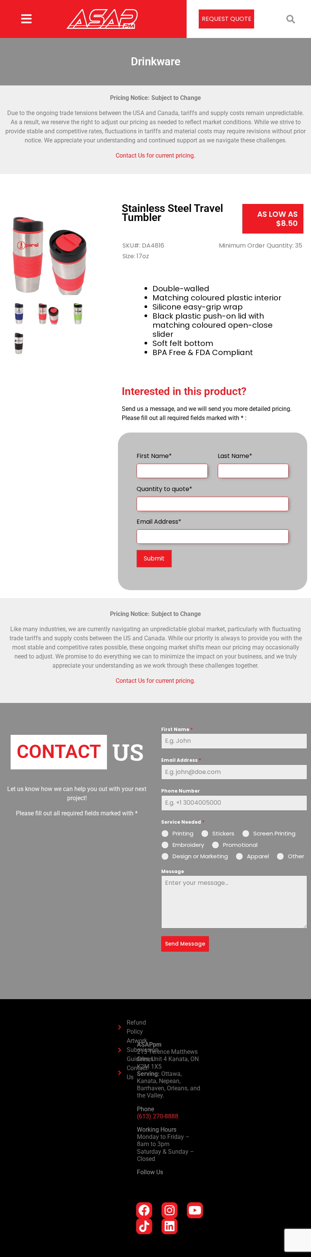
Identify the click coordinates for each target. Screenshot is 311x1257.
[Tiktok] (144, 1226)
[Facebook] (144, 1210)
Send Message (185, 943)
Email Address (159, 521)
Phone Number (180, 791)
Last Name (235, 456)
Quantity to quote (164, 489)
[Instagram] (169, 1210)
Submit (154, 558)
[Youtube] (195, 1210)
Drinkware (156, 61)
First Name (154, 456)
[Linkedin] (169, 1226)
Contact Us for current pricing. (155, 155)
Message (172, 871)
